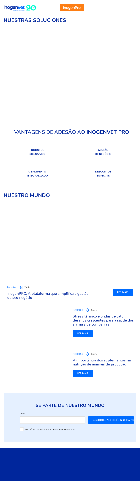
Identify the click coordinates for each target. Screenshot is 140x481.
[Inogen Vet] (20, 8)
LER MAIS (122, 292)
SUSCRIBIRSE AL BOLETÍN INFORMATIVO (113, 420)
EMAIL (23, 414)
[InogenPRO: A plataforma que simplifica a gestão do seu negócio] (70, 241)
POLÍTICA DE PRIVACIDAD (63, 429)
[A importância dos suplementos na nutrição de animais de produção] (36, 364)
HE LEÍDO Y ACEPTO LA (50, 429)
